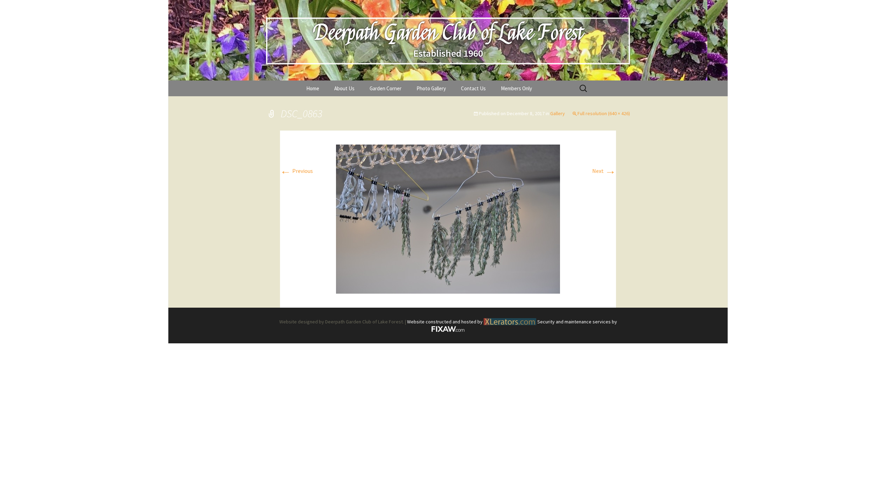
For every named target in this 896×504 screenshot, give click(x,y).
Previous (296, 170)
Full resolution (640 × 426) (604, 113)
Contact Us (473, 88)
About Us (344, 88)
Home (312, 88)
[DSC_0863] (448, 218)
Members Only (516, 88)
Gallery (557, 113)
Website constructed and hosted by (445, 321)
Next (604, 170)
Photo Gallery (431, 88)
